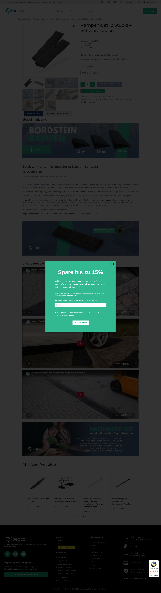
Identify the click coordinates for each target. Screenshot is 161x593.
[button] (112, 264)
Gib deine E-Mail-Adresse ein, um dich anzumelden (76, 300)
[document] (80, 296)
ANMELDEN (80, 322)
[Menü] (157, 561)
